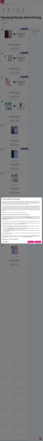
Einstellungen (6, 241)
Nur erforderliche (31, 241)
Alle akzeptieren (38, 241)
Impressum (10, 239)
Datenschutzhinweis (5, 239)
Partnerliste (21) (15, 239)
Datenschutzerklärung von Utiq (27, 236)
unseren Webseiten (29, 217)
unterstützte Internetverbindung (7, 218)
